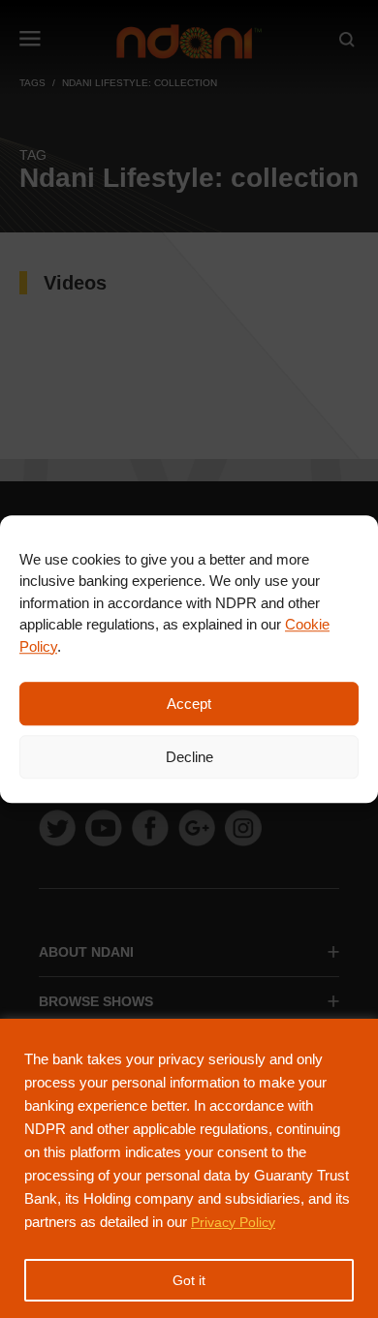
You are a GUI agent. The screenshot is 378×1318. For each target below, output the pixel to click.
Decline (189, 757)
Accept (189, 703)
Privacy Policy (233, 1222)
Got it (189, 1280)
